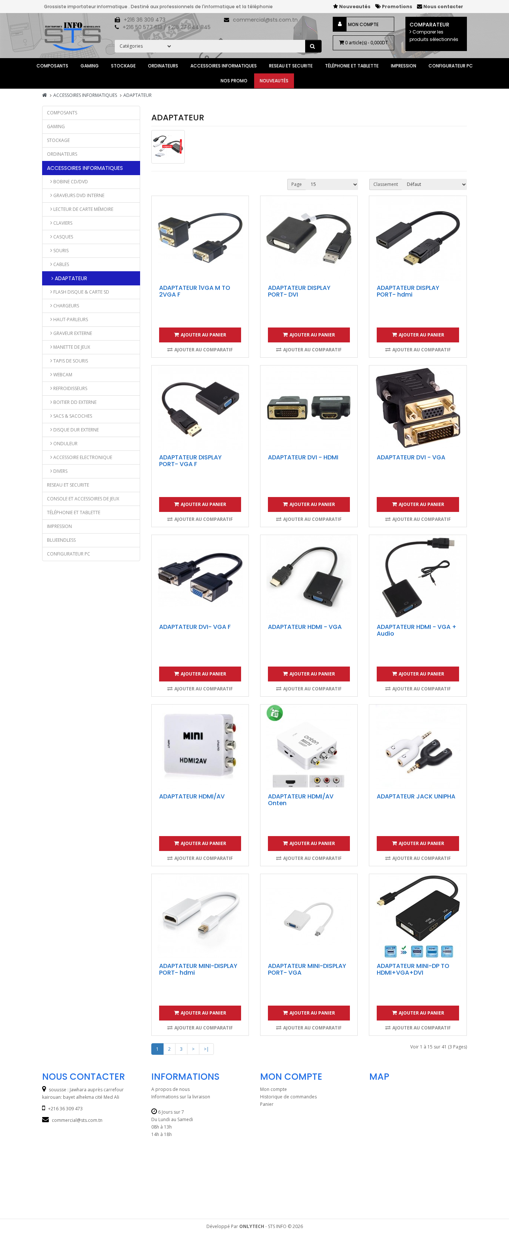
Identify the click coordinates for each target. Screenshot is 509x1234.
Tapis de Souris (70, 361)
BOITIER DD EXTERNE (74, 402)
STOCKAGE (123, 66)
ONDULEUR (65, 443)
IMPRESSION (403, 66)
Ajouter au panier (203, 335)
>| (206, 1049)
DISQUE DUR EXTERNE (75, 430)
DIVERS (59, 471)
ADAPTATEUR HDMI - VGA (305, 627)
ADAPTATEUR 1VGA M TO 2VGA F (194, 291)
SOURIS (60, 250)
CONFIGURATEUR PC (451, 66)
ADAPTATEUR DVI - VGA (411, 457)
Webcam (62, 374)
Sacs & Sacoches (72, 416)
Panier (267, 1104)
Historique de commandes (288, 1097)
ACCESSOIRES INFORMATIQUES (223, 66)
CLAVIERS (62, 223)
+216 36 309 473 (144, 19)
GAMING (89, 66)
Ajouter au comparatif (203, 350)
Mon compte (363, 24)
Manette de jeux (71, 347)
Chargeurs (65, 306)
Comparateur (434, 31)
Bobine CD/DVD (70, 181)
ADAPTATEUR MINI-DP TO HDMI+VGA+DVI (413, 969)
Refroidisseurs (69, 388)
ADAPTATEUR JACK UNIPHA (416, 796)
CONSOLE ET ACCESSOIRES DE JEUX (83, 499)
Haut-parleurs (70, 319)
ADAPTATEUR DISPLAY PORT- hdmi (408, 291)
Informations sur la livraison (180, 1097)
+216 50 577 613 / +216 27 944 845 (167, 27)
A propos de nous (170, 1089)
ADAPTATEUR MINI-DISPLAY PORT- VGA (307, 969)
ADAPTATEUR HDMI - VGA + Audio (416, 630)
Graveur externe (72, 333)
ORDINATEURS (163, 66)
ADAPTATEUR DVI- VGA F (195, 627)
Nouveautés (274, 80)
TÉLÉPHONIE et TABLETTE (352, 66)
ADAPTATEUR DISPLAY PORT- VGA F (190, 460)
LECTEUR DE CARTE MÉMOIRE (82, 209)
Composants (52, 66)
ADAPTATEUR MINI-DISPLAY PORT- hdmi (198, 969)
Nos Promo (234, 80)
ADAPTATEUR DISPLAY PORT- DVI (299, 291)
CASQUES (62, 237)
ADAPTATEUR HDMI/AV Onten (300, 799)
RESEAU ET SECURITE (291, 66)
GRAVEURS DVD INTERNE (78, 195)
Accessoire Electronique (82, 457)
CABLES (60, 264)
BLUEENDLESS (61, 540)
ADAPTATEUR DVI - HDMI (303, 457)
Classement (385, 184)
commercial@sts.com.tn (265, 19)
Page (296, 184)
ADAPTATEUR (137, 95)
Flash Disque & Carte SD (80, 292)
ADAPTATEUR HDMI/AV (192, 796)
